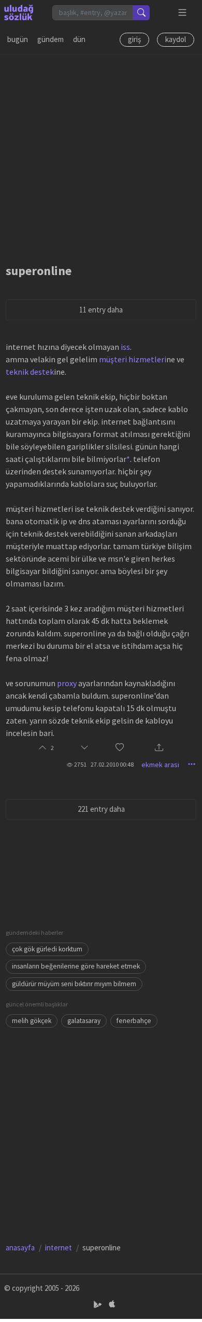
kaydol (175, 39)
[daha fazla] (182, 13)
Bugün (17, 39)
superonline (38, 271)
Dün (79, 39)
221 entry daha (101, 809)
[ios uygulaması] (112, 1305)
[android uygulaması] (99, 1305)
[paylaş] (159, 748)
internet (58, 1247)
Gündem (50, 39)
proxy (67, 683)
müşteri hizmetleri (132, 359)
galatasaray (83, 1020)
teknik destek (30, 371)
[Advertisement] (101, 155)
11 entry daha (101, 310)
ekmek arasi (160, 764)
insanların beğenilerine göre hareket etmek (76, 966)
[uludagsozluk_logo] (18, 12)
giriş (134, 39)
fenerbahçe (134, 1020)
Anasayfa (20, 1247)
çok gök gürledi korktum (47, 949)
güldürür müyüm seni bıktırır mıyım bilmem (74, 983)
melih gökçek (31, 1020)
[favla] (120, 748)
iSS (125, 347)
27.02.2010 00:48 (112, 764)
